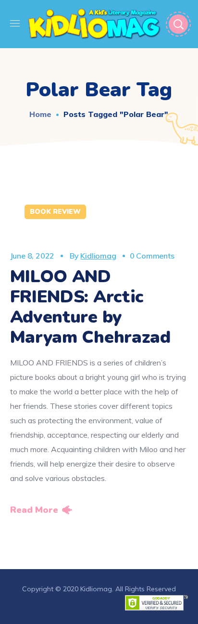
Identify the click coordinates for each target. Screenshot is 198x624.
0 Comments (152, 255)
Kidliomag (98, 255)
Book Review (55, 211)
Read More (34, 510)
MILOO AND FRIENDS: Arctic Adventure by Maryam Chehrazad (90, 307)
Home (40, 114)
